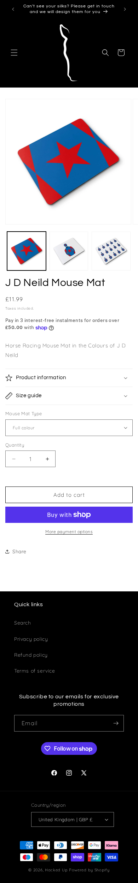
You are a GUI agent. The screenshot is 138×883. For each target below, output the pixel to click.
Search (22, 623)
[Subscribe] (115, 723)
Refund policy (31, 655)
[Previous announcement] (13, 9)
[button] (14, 52)
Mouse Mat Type (23, 413)
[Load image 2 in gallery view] (69, 251)
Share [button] (19, 551)
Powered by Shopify (89, 869)
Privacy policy (31, 639)
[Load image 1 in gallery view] (26, 251)
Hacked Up (56, 869)
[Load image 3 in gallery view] (111, 251)
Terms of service (34, 671)
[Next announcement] (125, 9)
